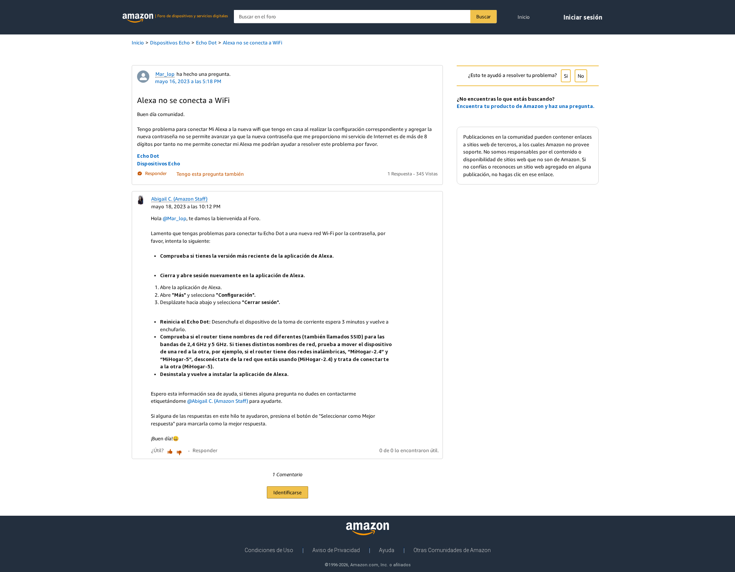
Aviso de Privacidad (336, 550)
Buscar (483, 16)
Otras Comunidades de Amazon (452, 550)
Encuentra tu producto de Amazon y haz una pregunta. (526, 106)
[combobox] (365, 16)
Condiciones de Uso (269, 550)
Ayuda (386, 550)
